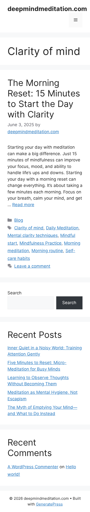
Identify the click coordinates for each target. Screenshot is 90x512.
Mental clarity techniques (33, 235)
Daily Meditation (62, 227)
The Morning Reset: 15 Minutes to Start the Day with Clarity (44, 98)
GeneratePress (49, 504)
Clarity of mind (29, 227)
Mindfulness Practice (41, 243)
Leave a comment (32, 266)
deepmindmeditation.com (47, 8)
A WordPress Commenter (33, 466)
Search (15, 292)
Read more (23, 204)
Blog (18, 220)
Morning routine (47, 250)
